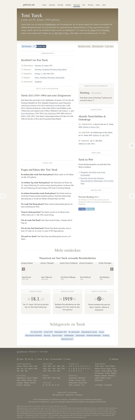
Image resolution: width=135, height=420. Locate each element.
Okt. (18, 371)
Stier (18, 380)
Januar (101, 332)
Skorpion (33, 382)
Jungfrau (20, 382)
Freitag (37, 73)
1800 (49, 371)
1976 (53, 366)
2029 (58, 378)
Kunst (114, 368)
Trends (39, 359)
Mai (18, 368)
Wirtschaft (111, 375)
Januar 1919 (48, 332)
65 (52, 73)
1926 (63, 368)
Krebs (30, 380)
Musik (109, 368)
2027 (49, 378)
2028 (53, 378)
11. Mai (54, 33)
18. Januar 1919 (36, 332)
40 (46, 385)
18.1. (36, 298)
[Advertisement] (47, 142)
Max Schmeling (49, 113)
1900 (44, 371)
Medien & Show (100, 368)
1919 (98, 30)
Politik (97, 366)
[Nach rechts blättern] (112, 267)
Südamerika (83, 382)
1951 (49, 368)
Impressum (79, 395)
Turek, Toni (41, 46)
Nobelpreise (99, 380)
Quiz (104, 5)
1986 (49, 366)
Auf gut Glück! (57, 359)
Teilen (82, 209)
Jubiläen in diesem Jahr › (91, 127)
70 (55, 385)
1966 (58, 366)
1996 (44, 366)
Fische (29, 378)
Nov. (22, 371)
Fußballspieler (50, 24)
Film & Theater (110, 366)
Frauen (108, 378)
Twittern (91, 209)
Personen (77, 5)
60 (52, 385)
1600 (58, 371)
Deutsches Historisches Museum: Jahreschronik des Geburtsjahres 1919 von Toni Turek (97, 181)
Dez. (26, 371)
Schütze (19, 385)
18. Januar (92, 30)
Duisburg (105, 30)
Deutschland (98, 46)
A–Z (83, 385)
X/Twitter (100, 385)
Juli (26, 368)
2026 (44, 378)
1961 (63, 366)
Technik (107, 373)
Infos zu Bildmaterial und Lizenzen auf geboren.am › (72, 417)
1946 (53, 368)
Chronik (60, 5)
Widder (35, 378)
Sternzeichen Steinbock (33, 335)
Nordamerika (73, 382)
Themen (90, 5)
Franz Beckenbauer (27, 113)
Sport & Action (85, 46)
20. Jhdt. (110, 46)
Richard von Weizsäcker (57, 105)
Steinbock (38, 81)
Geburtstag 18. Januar (89, 332)
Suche (98, 5)
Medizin (113, 373)
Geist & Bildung (107, 371)
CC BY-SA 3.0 (51, 417)
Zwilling (23, 380)
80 (58, 385)
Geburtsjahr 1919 (61, 332)
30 (44, 385)
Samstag (38, 65)
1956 (44, 368)
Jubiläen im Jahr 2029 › (101, 135)
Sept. (36, 368)
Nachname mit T (67, 339)
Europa (78, 380)
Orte (83, 5)
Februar (25, 366)
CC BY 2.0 (35, 417)
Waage (26, 382)
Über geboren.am (58, 395)
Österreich (81, 378)
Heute (44, 5)
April (35, 366)
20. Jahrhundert (74, 332)
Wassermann (21, 378)
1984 (60, 33)
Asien (84, 380)
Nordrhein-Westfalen (49, 69)
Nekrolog (115, 359)
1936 (58, 368)
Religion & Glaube (101, 375)
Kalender (52, 5)
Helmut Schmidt (30, 105)
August (30, 368)
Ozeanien (77, 385)
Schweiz (71, 380)
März (31, 366)
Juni (22, 368)
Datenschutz (69, 395)
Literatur (97, 371)
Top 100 (30, 359)
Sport (102, 366)
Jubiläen (68, 5)
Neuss (66, 33)
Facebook (109, 385)
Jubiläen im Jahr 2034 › (87, 143)
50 (49, 385)
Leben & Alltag (100, 378)
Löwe (34, 380)
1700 (53, 371)
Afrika (71, 385)
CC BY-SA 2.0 (43, 417)
